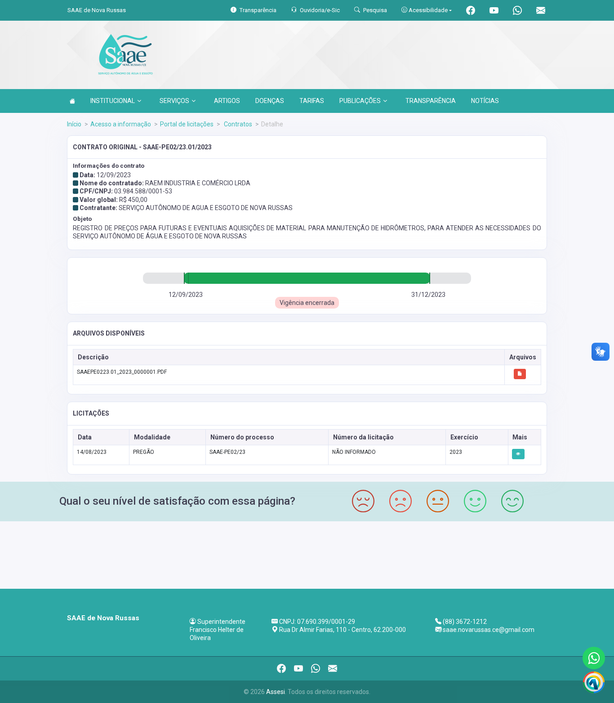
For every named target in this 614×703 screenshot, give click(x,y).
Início (74, 124)
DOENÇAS (269, 100)
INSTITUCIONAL (112, 100)
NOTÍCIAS (485, 100)
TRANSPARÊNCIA (430, 100)
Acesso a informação (120, 124)
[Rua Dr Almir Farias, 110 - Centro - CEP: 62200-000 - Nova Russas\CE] (307, 554)
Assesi (275, 691)
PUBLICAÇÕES (360, 100)
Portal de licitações (187, 124)
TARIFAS (311, 100)
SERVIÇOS (174, 100)
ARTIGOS (227, 100)
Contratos (237, 124)
